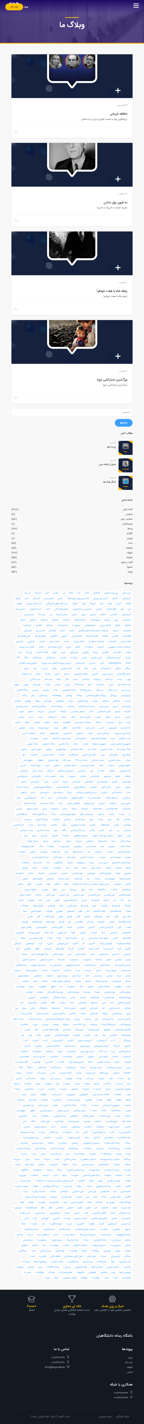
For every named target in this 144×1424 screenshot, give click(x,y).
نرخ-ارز (62, 1003)
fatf (21, 1067)
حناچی (57, 765)
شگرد (34, 868)
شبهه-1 (108, 868)
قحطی (70, 1208)
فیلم (108, 917)
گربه (40, 943)
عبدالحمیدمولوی (103, 1186)
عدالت (89, 1186)
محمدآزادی (105, 965)
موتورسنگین (125, 992)
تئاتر (91, 711)
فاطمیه (128, 1197)
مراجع (128, 1240)
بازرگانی (116, 1073)
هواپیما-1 (96, 1278)
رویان (116, 825)
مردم (119, 976)
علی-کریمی (64, 895)
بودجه (79, 1078)
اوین (63, 652)
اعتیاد (71, 631)
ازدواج (107, 620)
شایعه (128, 868)
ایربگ (83, 1067)
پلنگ (24, 695)
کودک (49, 938)
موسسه (86, 992)
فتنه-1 (103, 1197)
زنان (111, 830)
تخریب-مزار (85, 717)
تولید (31, 728)
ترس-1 (41, 1089)
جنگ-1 (84, 1105)
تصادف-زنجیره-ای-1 (101, 1094)
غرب (114, 900)
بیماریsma (85, 690)
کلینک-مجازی (80, 1218)
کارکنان (91, 927)
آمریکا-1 (116, 1046)
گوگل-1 (91, 1224)
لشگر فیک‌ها (109, 482)
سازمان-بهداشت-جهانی (102, 836)
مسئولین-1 (42, 1240)
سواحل (41, 1164)
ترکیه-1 (17, 1089)
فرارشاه (127, 906)
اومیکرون (73, 652)
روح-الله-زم (80, 819)
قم (69, 922)
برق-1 (128, 679)
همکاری (113, 1035)
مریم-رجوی (62, 976)
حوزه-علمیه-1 (104, 1116)
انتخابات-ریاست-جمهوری (119, 647)
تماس (130, 1372)
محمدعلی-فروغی (38, 965)
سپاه (113, 841)
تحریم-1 (85, 1089)
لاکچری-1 (80, 1224)
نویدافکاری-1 (72, 1262)
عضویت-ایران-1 (21, 1186)
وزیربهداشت (125, 1024)
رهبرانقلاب (105, 825)
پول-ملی (47, 701)
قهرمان (24, 922)
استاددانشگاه (80, 620)
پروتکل (113, 695)
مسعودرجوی (24, 976)
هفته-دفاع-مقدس (50, 1030)
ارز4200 (41, 614)
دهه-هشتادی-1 (124, 1137)
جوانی (55, 1105)
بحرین (95, 674)
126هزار (96, 593)
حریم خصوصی (105, 1417)
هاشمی (103, 1272)
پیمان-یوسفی (21, 706)
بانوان (54, 668)
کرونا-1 (67, 1213)
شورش (25, 868)
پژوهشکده (56, 695)
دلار (42, 798)
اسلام (22, 620)
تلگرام (130, 533)
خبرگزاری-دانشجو (65, 771)
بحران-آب (41, 1073)
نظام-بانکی (55, 1256)
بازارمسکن (80, 663)
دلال (18, 798)
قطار (50, 1208)
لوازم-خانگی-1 (56, 1224)
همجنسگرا (126, 1035)
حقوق (32, 1111)
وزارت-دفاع (18, 1019)
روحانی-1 (100, 1148)
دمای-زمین (126, 803)
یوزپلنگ (127, 1040)
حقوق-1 (40, 760)
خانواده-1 (45, 1116)
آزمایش (36, 598)
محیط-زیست (111, 970)
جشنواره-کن (81, 738)
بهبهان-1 (68, 1078)
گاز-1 (35, 1218)
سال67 (66, 836)
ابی (129, 609)
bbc (26, 658)
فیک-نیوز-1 (126, 1208)
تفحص (37, 722)
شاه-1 (128, 1175)
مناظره (35, 1245)
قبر (95, 1208)
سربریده (17, 1159)
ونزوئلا (65, 1024)
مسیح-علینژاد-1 (98, 1245)
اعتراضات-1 (67, 1057)
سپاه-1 (37, 1159)
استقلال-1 (24, 1051)
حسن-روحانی (80, 1111)
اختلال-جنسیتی (53, 1046)
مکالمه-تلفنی (104, 987)
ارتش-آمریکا (61, 614)
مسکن (128, 1245)
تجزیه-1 (40, 711)
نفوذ (112, 1262)
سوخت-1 (21, 852)
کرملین (83, 933)
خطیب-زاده (50, 776)
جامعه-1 (44, 1100)
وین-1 (34, 1024)
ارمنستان (127, 620)
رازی (44, 809)
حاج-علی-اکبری (89, 755)
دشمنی (27, 1127)
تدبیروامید (52, 717)
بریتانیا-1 (97, 679)
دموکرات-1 (67, 1132)
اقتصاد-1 (127, 1062)
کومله (22, 938)
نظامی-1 (42, 1256)
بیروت (42, 1078)
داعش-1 (127, 1127)
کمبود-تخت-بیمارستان (98, 938)
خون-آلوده (45, 1121)
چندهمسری (28, 1105)
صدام (31, 873)
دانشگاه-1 (100, 1127)
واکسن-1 (127, 1267)
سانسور (55, 836)
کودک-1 (67, 1218)
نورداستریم (88, 1262)
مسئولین (38, 976)
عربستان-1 (67, 1186)
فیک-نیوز (127, 917)
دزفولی (23, 792)
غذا (122, 900)
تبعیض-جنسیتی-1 (123, 1089)
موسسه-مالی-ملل (55, 992)
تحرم (21, 711)
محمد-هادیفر (65, 1229)
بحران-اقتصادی (124, 674)
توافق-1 (43, 1094)
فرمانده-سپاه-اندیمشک (35, 1197)
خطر (62, 776)
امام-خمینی (125, 641)
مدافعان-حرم (43, 1235)
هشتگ (51, 1272)
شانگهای (24, 1170)
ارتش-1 (27, 1046)
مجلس (118, 960)
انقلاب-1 (60, 1062)
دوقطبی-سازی (73, 803)
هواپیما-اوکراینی (61, 1035)
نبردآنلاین (22, 1251)
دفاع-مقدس (61, 798)
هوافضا (84, 1278)
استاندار (66, 620)
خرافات (128, 776)
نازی (104, 1003)
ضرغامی (50, 879)
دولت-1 (41, 1132)
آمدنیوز (127, 1046)
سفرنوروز (78, 846)
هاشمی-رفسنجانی (122, 1030)
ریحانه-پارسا (79, 1154)
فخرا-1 (20, 900)
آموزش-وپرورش (101, 1046)
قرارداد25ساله (124, 922)
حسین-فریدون (46, 1111)
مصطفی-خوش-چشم (61, 981)
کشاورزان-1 (126, 1218)
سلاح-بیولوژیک (28, 846)
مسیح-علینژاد (101, 981)
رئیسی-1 (59, 1137)
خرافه (117, 776)
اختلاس (113, 614)
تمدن (101, 728)
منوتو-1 (128, 1251)
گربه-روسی (126, 1224)
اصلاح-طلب (62, 625)
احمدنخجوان (35, 609)
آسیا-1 (45, 1040)
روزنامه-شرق (40, 1148)
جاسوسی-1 (57, 1100)
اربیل (83, 614)
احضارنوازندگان (61, 609)
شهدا (118, 873)
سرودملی (57, 841)
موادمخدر (20, 987)
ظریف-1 (38, 884)
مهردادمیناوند (125, 997)
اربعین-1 (38, 1046)
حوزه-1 (118, 1116)
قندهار (61, 922)
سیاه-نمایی (58, 857)
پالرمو (96, 1084)
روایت (100, 819)
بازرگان (118, 668)
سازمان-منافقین (80, 836)
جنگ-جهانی (32, 744)
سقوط (65, 1164)
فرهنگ (99, 1202)
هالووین (92, 1272)
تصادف (98, 722)
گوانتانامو (60, 949)
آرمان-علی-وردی (100, 598)
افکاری (115, 636)
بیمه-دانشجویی (69, 690)
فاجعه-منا (95, 900)
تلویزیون (112, 728)
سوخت (17, 1164)
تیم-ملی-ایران (103, 733)
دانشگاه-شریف (62, 787)
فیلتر (116, 917)
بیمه (129, 1084)
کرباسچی (114, 933)
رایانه (87, 1137)
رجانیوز (101, 814)
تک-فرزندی (126, 728)
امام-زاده (112, 641)
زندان (101, 830)
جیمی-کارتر (43, 1105)
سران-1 (78, 841)
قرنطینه (101, 922)
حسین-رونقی (63, 1111)
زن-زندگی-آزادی (78, 830)
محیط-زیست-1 (68, 1235)
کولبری (56, 1218)
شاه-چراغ (37, 863)
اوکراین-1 (36, 1062)
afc (71, 593)
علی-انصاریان (94, 895)
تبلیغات (63, 711)
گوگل (37, 949)
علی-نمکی (50, 895)
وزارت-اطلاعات (52, 1267)
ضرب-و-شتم (63, 879)
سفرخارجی (91, 846)
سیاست (102, 857)
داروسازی (35, 782)
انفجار (41, 647)
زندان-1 (24, 1154)
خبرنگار (50, 771)
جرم (113, 738)
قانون (60, 917)
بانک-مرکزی (66, 668)
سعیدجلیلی (103, 1164)
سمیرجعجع (78, 852)
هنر (96, 1035)
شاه (48, 863)
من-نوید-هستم (111, 593)
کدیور (76, 1213)
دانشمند (88, 1127)
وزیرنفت (93, 1024)
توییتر (130, 538)
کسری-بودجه (34, 933)
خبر (91, 771)
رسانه (53, 814)
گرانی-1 (50, 943)
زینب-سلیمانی (26, 830)
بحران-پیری (107, 674)
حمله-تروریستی (88, 765)
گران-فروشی (62, 943)
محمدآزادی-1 (49, 1229)
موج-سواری (109, 992)
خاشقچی (74, 1116)
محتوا (130, 567)
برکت (119, 679)
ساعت (57, 1159)
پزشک (79, 695)
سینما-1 (49, 1170)
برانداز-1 (29, 1073)
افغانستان (126, 636)
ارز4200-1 (102, 1051)
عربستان (73, 890)
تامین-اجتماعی (104, 711)
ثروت (90, 733)
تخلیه (63, 717)
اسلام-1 (115, 1057)
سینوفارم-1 (37, 1170)
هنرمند (87, 1035)
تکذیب (17, 722)
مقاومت (117, 987)
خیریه (65, 782)
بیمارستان (30, 1078)
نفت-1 (32, 1256)
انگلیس (105, 652)
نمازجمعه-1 (101, 1262)
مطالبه (45, 981)
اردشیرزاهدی (125, 1051)
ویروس (45, 1024)
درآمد (53, 1127)
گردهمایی (29, 943)
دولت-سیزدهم (47, 803)
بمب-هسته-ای (124, 685)
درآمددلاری (117, 792)
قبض (88, 1208)
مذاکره (20, 1235)
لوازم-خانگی (58, 954)
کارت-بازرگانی (125, 1213)
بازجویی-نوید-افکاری (28, 663)
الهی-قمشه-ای (23, 636)
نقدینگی (94, 1008)
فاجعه (105, 900)
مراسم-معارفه (31, 970)
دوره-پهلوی (89, 803)
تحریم (117, 717)
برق (129, 1078)
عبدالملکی (126, 890)
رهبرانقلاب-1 (106, 1154)
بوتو (89, 685)
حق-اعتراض (53, 760)
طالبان (128, 884)
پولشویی (60, 701)
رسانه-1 (128, 1143)
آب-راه (27, 593)
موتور (117, 1251)
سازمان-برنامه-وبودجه (110, 1159)
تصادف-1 (118, 1094)
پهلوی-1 (47, 1084)
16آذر (86, 593)
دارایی (55, 782)
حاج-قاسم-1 (116, 1111)
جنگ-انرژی (64, 744)
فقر (87, 911)
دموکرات (113, 803)
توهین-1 (88, 1100)
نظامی (44, 1003)
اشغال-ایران (105, 625)
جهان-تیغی (36, 749)
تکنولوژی (84, 1094)
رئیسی (19, 809)
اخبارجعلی (126, 614)
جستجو (123, 423)
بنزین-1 (101, 1078)
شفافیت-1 (57, 868)
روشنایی (127, 825)
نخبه (72, 1003)
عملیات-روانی (25, 895)
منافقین (24, 1245)
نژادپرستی (115, 1256)
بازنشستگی (105, 668)
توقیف (118, 1100)
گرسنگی (17, 943)
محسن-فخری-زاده (122, 965)
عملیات (129, 557)
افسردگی (28, 631)
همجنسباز (126, 1278)
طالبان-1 (81, 1181)
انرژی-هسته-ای (55, 647)
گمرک (101, 1224)
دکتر (50, 798)
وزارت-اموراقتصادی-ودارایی (57, 1019)
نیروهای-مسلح (40, 1262)
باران (102, 663)
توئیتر (33, 1094)
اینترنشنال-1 (70, 1067)
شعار (76, 868)
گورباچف (47, 949)
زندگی (92, 830)
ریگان (64, 825)
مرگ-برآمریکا (73, 1240)
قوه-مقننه (50, 922)
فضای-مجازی (77, 1202)
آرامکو (115, 598)
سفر (102, 846)
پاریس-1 (119, 1084)
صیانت (97, 879)
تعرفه (56, 722)
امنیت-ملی (54, 641)
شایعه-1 (107, 1175)
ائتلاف (19, 604)
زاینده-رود (42, 825)
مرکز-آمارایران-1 (100, 1240)
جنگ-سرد (91, 749)
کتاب (86, 1213)
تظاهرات (67, 722)
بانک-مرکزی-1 (65, 1073)
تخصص (74, 1089)
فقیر (80, 911)
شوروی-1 (22, 1175)
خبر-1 (34, 1116)
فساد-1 (128, 911)
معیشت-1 (54, 1245)
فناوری (59, 911)
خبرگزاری (82, 771)
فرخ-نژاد (84, 906)
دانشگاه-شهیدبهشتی (42, 787)
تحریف (128, 717)
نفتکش (127, 1008)
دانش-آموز (106, 787)
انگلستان (117, 652)
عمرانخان (64, 1191)
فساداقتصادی (115, 911)
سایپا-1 (47, 1159)
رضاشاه (51, 1143)
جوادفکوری (61, 749)
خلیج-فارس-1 (112, 1121)
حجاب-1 (93, 1111)
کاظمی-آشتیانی (99, 1213)
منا (61, 987)
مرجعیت (17, 970)
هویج (47, 1035)
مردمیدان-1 (116, 1240)
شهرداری (91, 873)
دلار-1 (112, 1132)
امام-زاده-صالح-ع (96, 641)
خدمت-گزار (37, 771)
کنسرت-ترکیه (71, 938)
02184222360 (58, 1362)
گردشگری (112, 1224)
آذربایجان (126, 598)
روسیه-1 (27, 819)
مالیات (24, 954)
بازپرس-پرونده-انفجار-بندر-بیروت (56, 663)
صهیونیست (109, 879)
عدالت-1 (113, 890)
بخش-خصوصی (81, 674)
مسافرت (49, 976)
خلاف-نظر (126, 1121)
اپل (122, 609)
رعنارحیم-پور (37, 1143)
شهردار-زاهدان (113, 1181)
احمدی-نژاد (20, 609)
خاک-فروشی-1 (59, 1116)
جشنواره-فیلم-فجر (99, 738)
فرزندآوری (71, 906)
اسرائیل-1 (127, 1057)
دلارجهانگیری (31, 798)
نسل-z (103, 1256)
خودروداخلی (73, 1121)
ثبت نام (129, 1362)
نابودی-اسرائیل (124, 1003)
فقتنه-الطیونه (99, 911)
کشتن (114, 1218)
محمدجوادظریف (31, 1229)
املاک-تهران (78, 641)
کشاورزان (20, 933)
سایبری (44, 836)
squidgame (115, 663)
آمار (101, 604)
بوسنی (58, 685)
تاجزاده (127, 711)
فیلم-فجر (98, 917)
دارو (25, 1121)
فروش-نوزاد (38, 906)
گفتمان (81, 949)
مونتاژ (84, 1251)
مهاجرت (28, 992)
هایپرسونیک (93, 1030)
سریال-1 (116, 1164)
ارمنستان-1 (71, 1051)
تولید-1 (99, 1100)
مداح (98, 970)
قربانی (111, 922)
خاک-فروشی (125, 771)
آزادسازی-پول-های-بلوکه (78, 598)
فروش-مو (110, 1202)
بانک (78, 668)
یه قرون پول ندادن (115, 202)
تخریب (98, 717)
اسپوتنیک (36, 1051)
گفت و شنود (127, 562)
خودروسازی (102, 782)
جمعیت (127, 1105)
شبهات (129, 553)
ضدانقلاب (78, 879)
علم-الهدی (104, 1191)
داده (130, 543)
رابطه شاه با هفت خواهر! (112, 291)
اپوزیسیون (85, 1046)
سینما (91, 863)
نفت (21, 1003)
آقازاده (128, 604)
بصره (75, 679)
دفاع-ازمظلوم (77, 798)
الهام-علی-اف (40, 636)
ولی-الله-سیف (79, 1024)
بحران (26, 668)
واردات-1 (26, 1262)
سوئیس (43, 852)
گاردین (92, 943)
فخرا (95, 1197)
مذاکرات (67, 970)
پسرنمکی (43, 695)
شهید (100, 1181)
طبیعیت (117, 884)
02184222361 (58, 1358)
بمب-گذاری (35, 679)
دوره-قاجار (53, 1132)
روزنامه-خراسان (57, 1148)
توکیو (109, 1100)
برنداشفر (109, 679)
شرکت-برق (96, 868)
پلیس (77, 1084)
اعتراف (115, 631)
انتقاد (90, 1062)
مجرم (128, 960)
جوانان (49, 749)
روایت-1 (127, 1148)
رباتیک (112, 814)
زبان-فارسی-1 (56, 1154)
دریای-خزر (44, 792)
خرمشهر (107, 776)
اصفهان (90, 1057)
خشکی (83, 776)
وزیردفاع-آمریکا (108, 1024)
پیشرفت (70, 706)
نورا (16, 1008)
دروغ (69, 792)
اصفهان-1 (76, 625)
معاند (35, 981)
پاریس (35, 690)
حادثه (103, 1111)
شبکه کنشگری (122, 1417)
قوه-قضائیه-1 (31, 1208)
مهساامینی (60, 1251)
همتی (27, 1030)
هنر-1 (106, 1278)
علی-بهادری (109, 895)
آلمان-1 (35, 1040)
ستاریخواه (102, 841)
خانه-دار (100, 771)
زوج (56, 830)
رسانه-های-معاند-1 (112, 1143)
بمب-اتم (48, 679)
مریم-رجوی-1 (57, 1240)
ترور (120, 722)
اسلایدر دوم (127, 519)
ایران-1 (128, 658)
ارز (51, 614)
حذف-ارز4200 (81, 760)
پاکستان (107, 1084)
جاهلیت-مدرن (28, 733)
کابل (119, 927)
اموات (116, 1062)
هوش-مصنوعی (70, 1278)
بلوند (111, 1078)
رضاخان (127, 819)
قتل (38, 917)
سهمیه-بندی (115, 857)
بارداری (92, 663)
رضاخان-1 (62, 1143)
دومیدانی (126, 809)
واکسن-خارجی (124, 1019)
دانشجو (93, 787)
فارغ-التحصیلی (70, 900)
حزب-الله (67, 760)
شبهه (64, 1175)
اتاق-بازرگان (111, 609)
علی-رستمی (78, 895)
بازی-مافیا (104, 1073)
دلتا (77, 1132)
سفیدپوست (64, 846)
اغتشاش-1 (53, 1057)
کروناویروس (54, 1213)
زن (118, 830)
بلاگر (67, 679)
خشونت (72, 776)
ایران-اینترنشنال (113, 658)
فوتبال (31, 1202)
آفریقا (18, 598)
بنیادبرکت (100, 685)
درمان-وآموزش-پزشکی (86, 792)
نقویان (83, 1008)
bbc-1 (30, 1067)
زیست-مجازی (43, 830)
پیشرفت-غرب (57, 706)
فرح (94, 906)
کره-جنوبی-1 (39, 1213)
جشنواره (21, 1100)
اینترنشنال (50, 658)
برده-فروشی (26, 674)
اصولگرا (49, 625)
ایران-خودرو (96, 658)
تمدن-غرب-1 (56, 1094)
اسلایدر (129, 514)
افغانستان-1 (24, 1057)
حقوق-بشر (28, 760)
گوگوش (27, 949)
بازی (94, 668)
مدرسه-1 (88, 970)
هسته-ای (67, 1030)
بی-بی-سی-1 (55, 1078)
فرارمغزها (116, 906)
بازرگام (128, 668)
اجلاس (99, 609)
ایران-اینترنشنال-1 (114, 1067)
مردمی (109, 976)
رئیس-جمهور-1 (73, 1137)
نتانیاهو (94, 1003)
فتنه (40, 900)
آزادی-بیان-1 (57, 1040)
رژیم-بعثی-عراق (87, 814)
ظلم (29, 884)
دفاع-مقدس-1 (124, 1132)
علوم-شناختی (125, 895)
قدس (30, 917)
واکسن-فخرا (107, 1019)
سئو (26, 836)
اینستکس (41, 1067)
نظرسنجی (32, 1003)
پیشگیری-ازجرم (39, 706)
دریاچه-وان (58, 792)
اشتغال (128, 625)
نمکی (32, 1008)
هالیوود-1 (80, 1272)
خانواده (112, 771)
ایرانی (84, 658)
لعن (69, 954)
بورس (67, 685)
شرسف (45, 1175)
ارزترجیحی (29, 614)
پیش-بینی (104, 706)
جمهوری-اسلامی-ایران (120, 744)
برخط (130, 529)
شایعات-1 (25, 863)
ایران (128, 1067)
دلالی (85, 1132)
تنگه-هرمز (76, 728)
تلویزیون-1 (70, 1094)
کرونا (73, 933)
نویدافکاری (117, 1014)
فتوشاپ (30, 900)
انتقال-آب (88, 647)
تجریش (51, 711)
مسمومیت (116, 981)
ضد (88, 879)
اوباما (95, 652)
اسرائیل (32, 620)
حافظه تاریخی (118, 114)
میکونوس (44, 997)
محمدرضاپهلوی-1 (123, 1235)
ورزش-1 (66, 1267)
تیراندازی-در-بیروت (122, 733)
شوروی (127, 873)
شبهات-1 (74, 1175)
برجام (38, 674)
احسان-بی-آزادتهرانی (81, 609)
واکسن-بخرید (42, 1014)
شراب (55, 1175)
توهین (22, 728)
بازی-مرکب (91, 1073)
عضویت (44, 890)
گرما (119, 949)
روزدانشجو (73, 1148)
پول (57, 1084)
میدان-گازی (45, 1251)
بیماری (19, 1078)
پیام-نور (17, 701)
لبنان (92, 954)
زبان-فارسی (19, 825)
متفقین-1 (116, 1229)
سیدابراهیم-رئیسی (40, 857)
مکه (44, 1245)
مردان (128, 976)
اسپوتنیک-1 (95, 620)
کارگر (112, 1213)
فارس (84, 900)
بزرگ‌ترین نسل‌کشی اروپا (112, 379)
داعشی (128, 787)
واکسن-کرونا (96, 1267)
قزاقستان (79, 922)
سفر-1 (74, 1164)
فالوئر (57, 900)
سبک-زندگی (125, 841)
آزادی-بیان (49, 598)
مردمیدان (97, 976)
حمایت (111, 765)
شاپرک (70, 863)
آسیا (27, 598)
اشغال (117, 625)
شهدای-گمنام (105, 873)
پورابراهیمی (82, 701)
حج (24, 755)
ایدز (20, 652)
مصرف (78, 981)
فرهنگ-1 (24, 906)
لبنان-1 (69, 1224)
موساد (97, 992)
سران (27, 1159)
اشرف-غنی (103, 1057)
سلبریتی (98, 852)
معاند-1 (66, 1245)
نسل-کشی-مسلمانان (73, 1256)
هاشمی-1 (24, 1024)
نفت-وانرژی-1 (125, 1262)
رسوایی (74, 1143)
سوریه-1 (127, 1170)
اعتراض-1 (27, 625)
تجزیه (108, 1089)
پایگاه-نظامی (22, 690)
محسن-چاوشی (46, 960)
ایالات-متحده (42, 652)
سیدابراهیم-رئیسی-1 (75, 1170)
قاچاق (69, 917)
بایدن (52, 1073)
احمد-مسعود (70, 1046)
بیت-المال (112, 690)
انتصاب (100, 647)
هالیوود (106, 1030)
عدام (91, 890)
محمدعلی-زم (56, 965)
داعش (24, 782)
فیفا (25, 911)
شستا (84, 868)
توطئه (128, 1100)
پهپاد (37, 701)
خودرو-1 (86, 1121)
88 (78, 593)
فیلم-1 (114, 1208)
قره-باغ (90, 922)
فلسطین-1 (53, 1202)
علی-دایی (92, 1191)
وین (113, 1272)
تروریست (110, 722)
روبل (91, 819)
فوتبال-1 (48, 911)
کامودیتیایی (41, 927)
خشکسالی (95, 776)
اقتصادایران (76, 636)
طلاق (57, 884)
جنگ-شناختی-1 (69, 1105)
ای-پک (29, 652)
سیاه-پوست (94, 1170)
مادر (43, 1224)
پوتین (95, 701)
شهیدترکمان (77, 873)
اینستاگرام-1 (56, 1067)
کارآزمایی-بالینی (106, 927)
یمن (30, 1035)
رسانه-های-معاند (39, 814)
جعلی (45, 738)
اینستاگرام (128, 524)
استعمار (55, 620)
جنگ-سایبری (107, 749)
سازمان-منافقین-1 (88, 1159)
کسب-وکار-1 (24, 1213)
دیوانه (74, 809)
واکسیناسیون (81, 1267)
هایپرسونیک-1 (65, 1272)
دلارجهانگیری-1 (98, 1132)
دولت (60, 803)
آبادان (55, 593)
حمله (101, 765)
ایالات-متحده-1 (21, 1062)
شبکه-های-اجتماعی (91, 1175)
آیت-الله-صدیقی (33, 604)
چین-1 (128, 1111)
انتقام (77, 647)
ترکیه (128, 722)
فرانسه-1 (103, 906)
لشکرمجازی (80, 954)
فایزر (48, 900)
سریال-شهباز (33, 841)
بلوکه (58, 679)
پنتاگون (116, 701)
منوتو (31, 987)
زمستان (127, 830)
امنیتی (42, 641)
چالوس (23, 749)
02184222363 (121, 1393)
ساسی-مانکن (70, 1159)
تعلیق (47, 722)
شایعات (129, 548)
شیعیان (64, 873)
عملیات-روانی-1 (38, 1191)
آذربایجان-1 (102, 1040)
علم (115, 1191)
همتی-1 (27, 1272)
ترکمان (21, 717)
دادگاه (33, 1121)
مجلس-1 (104, 1229)
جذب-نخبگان (125, 738)
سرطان (127, 1164)
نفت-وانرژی (114, 1008)
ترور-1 (128, 1094)
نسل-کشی (91, 1256)
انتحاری (19, 641)
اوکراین (85, 652)
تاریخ (117, 711)
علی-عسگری (78, 1191)
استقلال (44, 620)
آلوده (109, 604)
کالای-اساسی (57, 927)
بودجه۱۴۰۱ (79, 685)
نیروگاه (105, 1014)
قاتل (78, 917)
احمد (47, 609)
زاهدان (54, 825)
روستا (128, 1154)
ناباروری (31, 997)
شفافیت (34, 1175)
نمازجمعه (56, 1008)
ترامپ (40, 717)
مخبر (55, 1235)
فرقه (61, 906)
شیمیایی (53, 873)
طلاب (65, 884)
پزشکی (69, 695)
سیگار (59, 1170)
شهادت (128, 1181)
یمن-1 (47, 1278)
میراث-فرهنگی (59, 997)
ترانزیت (51, 1089)
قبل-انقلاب (49, 917)
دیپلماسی (108, 1137)
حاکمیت (34, 755)
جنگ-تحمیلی (48, 744)
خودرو (115, 782)
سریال (45, 841)
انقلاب (128, 652)
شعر (67, 868)
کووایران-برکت (105, 943)
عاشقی (20, 884)
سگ (41, 846)
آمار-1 (25, 1040)
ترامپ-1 (63, 1089)
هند (104, 1035)
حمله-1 (128, 1116)
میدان (73, 997)
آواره (84, 604)
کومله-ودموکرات (123, 943)
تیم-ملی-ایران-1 (73, 1100)
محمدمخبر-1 (105, 1235)
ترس (31, 717)
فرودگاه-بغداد (125, 1202)
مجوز (108, 960)
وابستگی (94, 1014)
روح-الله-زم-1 (114, 1148)
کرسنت (93, 933)
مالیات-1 (33, 1224)
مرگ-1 (86, 1240)
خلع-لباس (36, 776)
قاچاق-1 (104, 1208)
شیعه (91, 1181)
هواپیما (76, 1035)
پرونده (87, 1084)
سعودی (111, 846)
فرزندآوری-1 (66, 1197)
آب (64, 593)
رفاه (117, 819)
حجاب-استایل (98, 760)
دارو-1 (46, 782)
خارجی (23, 765)
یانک (38, 1035)
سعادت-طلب (125, 846)
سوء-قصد (56, 852)
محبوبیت (87, 960)
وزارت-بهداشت (34, 1019)
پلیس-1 (127, 701)
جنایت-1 (94, 1105)
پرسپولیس (126, 695)
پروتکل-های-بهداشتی (96, 695)
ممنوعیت (71, 987)
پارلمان (45, 690)
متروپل (127, 1229)
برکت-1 (120, 1078)
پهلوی (28, 701)
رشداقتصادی (22, 814)
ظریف (118, 1186)
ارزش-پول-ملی (87, 1051)
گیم (17, 949)
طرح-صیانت (25, 1181)
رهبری (93, 825)
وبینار (130, 572)
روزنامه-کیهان (41, 819)
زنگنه (64, 830)
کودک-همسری (36, 938)
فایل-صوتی (115, 1197)
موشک (40, 992)
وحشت (87, 1019)
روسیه (119, 1154)
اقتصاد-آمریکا (92, 636)
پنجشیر (105, 701)
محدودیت (73, 960)
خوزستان (76, 782)
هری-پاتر (79, 1030)
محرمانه (61, 960)
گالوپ (75, 943)
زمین (43, 1154)
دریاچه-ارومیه (40, 1127)
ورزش (77, 1019)
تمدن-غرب (90, 728)
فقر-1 (65, 1202)
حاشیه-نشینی (48, 755)
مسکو (128, 981)
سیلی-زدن (103, 863)
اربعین (93, 614)
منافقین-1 (42, 987)
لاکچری (115, 954)
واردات (83, 1014)
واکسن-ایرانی (59, 1014)
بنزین (111, 685)
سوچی (33, 852)
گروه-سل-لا (108, 949)
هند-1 (115, 1278)
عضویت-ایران (31, 890)
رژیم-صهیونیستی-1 (30, 1137)
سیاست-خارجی (87, 857)
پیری (115, 706)
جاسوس (80, 733)
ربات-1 (122, 814)
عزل (63, 890)
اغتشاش (52, 631)
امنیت (66, 641)
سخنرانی (90, 841)
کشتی (115, 938)
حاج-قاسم (73, 755)
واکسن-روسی (112, 1267)
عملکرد (38, 895)
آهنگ (74, 604)
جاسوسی (67, 733)
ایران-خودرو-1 (96, 1067)
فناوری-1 (41, 1202)
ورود (130, 1358)
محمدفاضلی (21, 965)
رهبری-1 (92, 1154)
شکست (44, 868)
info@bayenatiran (55, 1367)
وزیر (40, 1267)
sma (128, 663)
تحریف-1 (97, 1089)
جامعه (42, 733)
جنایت (85, 744)
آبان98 (38, 593)
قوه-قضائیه (37, 922)
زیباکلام (127, 1159)
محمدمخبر (126, 970)
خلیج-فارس (22, 776)
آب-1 (113, 1040)
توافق (65, 728)
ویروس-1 (19, 1267)
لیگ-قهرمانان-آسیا (39, 954)
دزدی (33, 792)
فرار (87, 1197)
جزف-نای (33, 1100)
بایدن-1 (44, 668)
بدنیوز (67, 674)
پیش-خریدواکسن (87, 706)
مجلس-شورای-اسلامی (85, 1229)
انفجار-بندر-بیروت (26, 647)
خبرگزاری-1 (23, 1116)
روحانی (67, 819)
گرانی (26, 1218)
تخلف (73, 717)
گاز (83, 943)
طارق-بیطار (37, 879)
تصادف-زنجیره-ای (83, 722)
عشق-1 (35, 1186)
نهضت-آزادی (57, 1262)
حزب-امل (126, 593)
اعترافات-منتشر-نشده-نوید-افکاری (93, 631)
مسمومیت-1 (115, 1245)
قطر (42, 1208)
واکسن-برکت (26, 1014)
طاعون (25, 879)
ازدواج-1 (49, 1051)
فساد (89, 1202)
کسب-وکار (48, 933)
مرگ (87, 976)
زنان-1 (34, 1154)
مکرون (91, 987)
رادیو (65, 809)
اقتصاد (105, 636)
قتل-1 (79, 1208)
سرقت (68, 841)
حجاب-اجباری (115, 760)
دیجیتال (84, 809)
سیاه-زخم (71, 857)
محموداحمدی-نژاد (88, 1235)
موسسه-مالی (73, 992)
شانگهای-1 (58, 863)
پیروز (38, 1084)
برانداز (47, 674)
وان (96, 1019)
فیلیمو (87, 917)
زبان (68, 1154)
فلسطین (70, 911)
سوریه (128, 857)
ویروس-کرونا (125, 1272)
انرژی (68, 647)
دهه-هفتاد (97, 809)
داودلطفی (75, 1127)
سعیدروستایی (87, 1164)
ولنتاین (31, 1267)
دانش (117, 787)
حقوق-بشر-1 (20, 1111)
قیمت (128, 927)
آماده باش (128, 509)
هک (36, 1030)
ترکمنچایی (29, 1089)
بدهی (57, 674)
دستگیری (126, 798)
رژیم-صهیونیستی (68, 814)
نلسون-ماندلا (70, 1008)
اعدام (62, 631)
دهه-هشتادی (112, 809)
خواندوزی (126, 782)
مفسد (128, 987)
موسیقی (107, 1251)
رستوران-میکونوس (91, 1143)
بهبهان (16, 685)
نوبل (24, 1008)
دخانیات (63, 1127)
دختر (128, 792)
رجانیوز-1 (47, 1137)
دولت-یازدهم (30, 803)
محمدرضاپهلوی (73, 965)
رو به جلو (111, 447)
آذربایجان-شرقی (85, 1040)
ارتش (74, 614)
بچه (35, 668)
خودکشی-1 (59, 1121)
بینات (55, 690)
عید (129, 900)
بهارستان (36, 685)
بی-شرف (99, 690)
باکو (86, 668)
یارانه (56, 1278)
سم (88, 852)
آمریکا (93, 604)
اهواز (54, 652)
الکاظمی (53, 636)
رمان (109, 819)
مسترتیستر (28, 1240)
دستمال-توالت (111, 798)
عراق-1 (79, 1186)
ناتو (111, 1003)
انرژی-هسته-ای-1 (76, 1062)
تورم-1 (55, 728)
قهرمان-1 (17, 1208)
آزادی (60, 598)
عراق (83, 890)
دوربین (102, 803)
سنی (66, 852)
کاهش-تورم (26, 927)
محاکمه (98, 960)
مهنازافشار (94, 997)
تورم (24, 1094)
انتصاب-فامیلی (103, 1062)
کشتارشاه (126, 938)
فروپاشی (51, 906)
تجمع (30, 711)
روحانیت (56, 819)
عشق (55, 890)
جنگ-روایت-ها (124, 749)
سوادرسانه (29, 1164)
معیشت (25, 981)
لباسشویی (103, 954)
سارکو (120, 836)
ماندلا (23, 1224)
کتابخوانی (126, 933)
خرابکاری (24, 771)
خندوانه (98, 1121)
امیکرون (31, 641)
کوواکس (45, 1218)
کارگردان (80, 927)
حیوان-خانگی (88, 1116)
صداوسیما (19, 873)
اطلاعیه (38, 625)
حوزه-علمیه (36, 765)
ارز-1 (113, 1051)
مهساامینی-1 (108, 997)
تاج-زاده (27, 1084)
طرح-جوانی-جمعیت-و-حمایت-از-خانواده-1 (54, 1181)
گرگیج (128, 949)
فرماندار (53, 1197)
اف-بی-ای (40, 631)
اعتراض (79, 1057)
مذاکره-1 (56, 970)
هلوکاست (39, 1272)
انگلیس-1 (48, 1062)
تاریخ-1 (17, 1084)
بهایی (25, 685)
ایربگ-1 (74, 658)
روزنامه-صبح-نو (24, 1148)
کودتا (59, 938)
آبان (47, 593)
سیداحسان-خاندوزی (121, 863)
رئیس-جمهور (32, 809)
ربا (130, 814)
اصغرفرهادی (90, 625)
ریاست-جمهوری (78, 825)
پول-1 (70, 701)
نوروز (128, 1014)
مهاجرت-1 (73, 1251)
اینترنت (63, 658)
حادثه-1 (61, 755)
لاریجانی (127, 954)
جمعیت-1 (34, 738)
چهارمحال (113, 755)
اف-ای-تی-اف (39, 1057)
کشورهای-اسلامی (99, 1218)
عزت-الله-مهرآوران (51, 1186)
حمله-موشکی (70, 765)
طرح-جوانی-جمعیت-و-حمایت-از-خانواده (91, 884)
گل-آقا (71, 949)
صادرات (41, 873)
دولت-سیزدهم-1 (27, 1132)
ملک (81, 987)
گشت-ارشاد (94, 949)
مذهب (44, 970)
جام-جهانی (54, 733)
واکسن (72, 1014)
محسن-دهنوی (28, 960)
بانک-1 (78, 1073)
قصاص (59, 1208)
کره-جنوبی (62, 933)
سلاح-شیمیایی (124, 852)
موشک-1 (95, 1251)
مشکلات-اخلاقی (80, 1245)
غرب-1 (25, 1191)
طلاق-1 (128, 1186)
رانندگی (96, 1137)
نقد (103, 1008)
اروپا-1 (59, 1051)
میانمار (83, 997)
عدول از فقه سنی (107, 464)
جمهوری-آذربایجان (111, 1105)
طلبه (48, 884)
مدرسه (30, 1235)
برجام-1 (18, 1073)
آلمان (118, 604)
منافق (53, 987)
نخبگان (127, 1256)
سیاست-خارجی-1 (112, 1170)
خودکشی (89, 782)
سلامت (109, 852)
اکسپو (64, 636)
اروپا (116, 620)
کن (82, 938)
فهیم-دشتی (36, 911)
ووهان (55, 1024)
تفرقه (27, 722)
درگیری (104, 792)
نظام (53, 1003)
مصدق (88, 981)
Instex (127, 1073)
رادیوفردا (55, 809)
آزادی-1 (70, 1040)
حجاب (128, 760)
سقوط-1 (50, 846)
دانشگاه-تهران (79, 787)
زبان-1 (30, 825)
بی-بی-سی (126, 690)
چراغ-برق (126, 755)
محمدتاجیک (90, 965)
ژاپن (129, 836)
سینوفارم (81, 863)
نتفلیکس (82, 1003)
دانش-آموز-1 (114, 1127)
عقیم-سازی (126, 1191)
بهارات (47, 685)
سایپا (34, 836)
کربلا (103, 933)
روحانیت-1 (87, 1148)
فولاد (21, 1202)
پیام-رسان (126, 706)
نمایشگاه (43, 1008)
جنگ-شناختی (76, 749)
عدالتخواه (101, 890)
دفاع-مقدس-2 (94, 798)
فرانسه (78, 1197)
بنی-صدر (90, 1078)
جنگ (75, 744)
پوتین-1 (66, 1084)
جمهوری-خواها (99, 744)
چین (103, 755)
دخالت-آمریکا (23, 787)
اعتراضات (127, 631)
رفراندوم (24, 1143)
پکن (33, 695)
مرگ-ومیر (76, 976)
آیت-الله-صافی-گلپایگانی (56, 604)
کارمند (69, 927)
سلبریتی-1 (53, 1164)
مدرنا (78, 970)
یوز (22, 1035)
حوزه (47, 765)
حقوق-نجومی (125, 765)
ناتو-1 (33, 1251)
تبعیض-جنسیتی (78, 711)
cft (18, 658)
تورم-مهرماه (43, 728)
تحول (108, 717)
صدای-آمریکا (125, 879)
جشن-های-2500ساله (61, 738)
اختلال (103, 614)
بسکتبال (85, 679)
